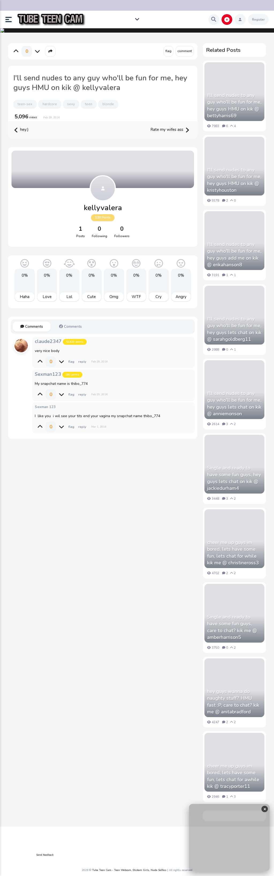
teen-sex (25, 104)
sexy (71, 104)
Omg (113, 296)
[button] (10, 19)
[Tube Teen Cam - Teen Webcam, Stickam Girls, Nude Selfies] (51, 19)
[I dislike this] (37, 51)
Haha (24, 296)
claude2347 (48, 341)
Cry (158, 296)
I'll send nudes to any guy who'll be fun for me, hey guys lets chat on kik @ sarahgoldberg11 (234, 329)
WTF (136, 296)
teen (88, 104)
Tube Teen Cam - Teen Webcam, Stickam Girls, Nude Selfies (129, 870)
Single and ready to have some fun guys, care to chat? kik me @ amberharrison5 (232, 627)
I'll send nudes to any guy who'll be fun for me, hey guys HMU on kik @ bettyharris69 (234, 105)
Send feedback (45, 855)
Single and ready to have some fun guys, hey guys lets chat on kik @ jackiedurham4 (234, 478)
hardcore (50, 104)
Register (258, 19)
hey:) (24, 129)
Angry (181, 296)
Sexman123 (48, 374)
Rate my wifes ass (167, 129)
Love (47, 296)
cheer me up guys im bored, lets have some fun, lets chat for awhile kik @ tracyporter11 (233, 776)
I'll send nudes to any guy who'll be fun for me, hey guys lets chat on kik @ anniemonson (234, 403)
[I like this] (16, 51)
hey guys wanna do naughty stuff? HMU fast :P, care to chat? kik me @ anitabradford (233, 701)
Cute (91, 296)
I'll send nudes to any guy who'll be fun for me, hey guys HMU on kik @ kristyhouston (234, 180)
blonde (108, 104)
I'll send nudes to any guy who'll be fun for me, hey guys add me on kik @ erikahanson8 (234, 254)
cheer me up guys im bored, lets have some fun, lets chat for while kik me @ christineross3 (233, 552)
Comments (33, 326)
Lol (69, 296)
